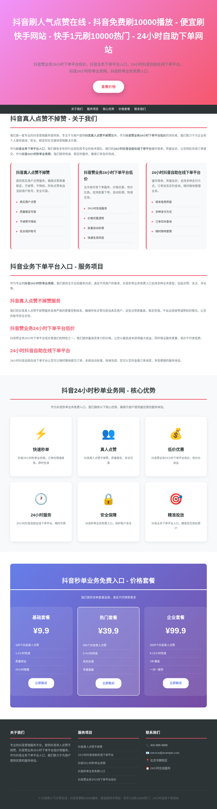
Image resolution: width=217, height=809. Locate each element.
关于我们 (77, 109)
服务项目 (92, 109)
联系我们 (140, 109)
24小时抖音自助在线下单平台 (96, 754)
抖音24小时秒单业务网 (91, 763)
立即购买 (41, 683)
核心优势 (108, 109)
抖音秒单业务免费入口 (91, 771)
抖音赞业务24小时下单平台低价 (97, 779)
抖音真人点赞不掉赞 (90, 746)
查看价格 (108, 87)
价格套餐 (124, 109)
